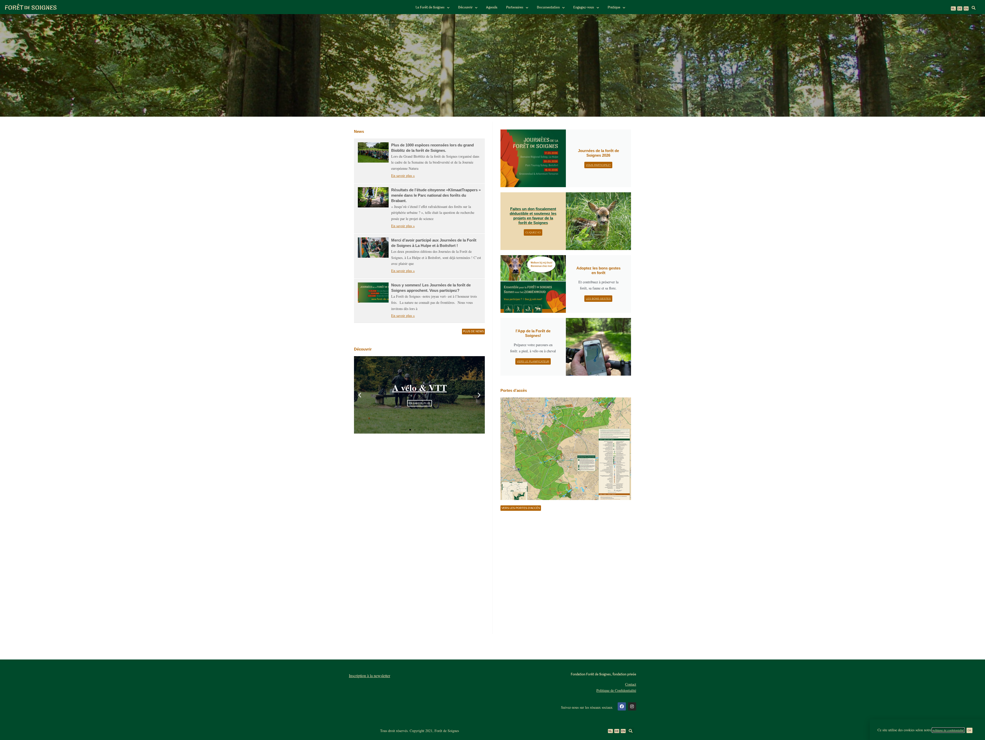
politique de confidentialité (948, 730)
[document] (492, 370)
